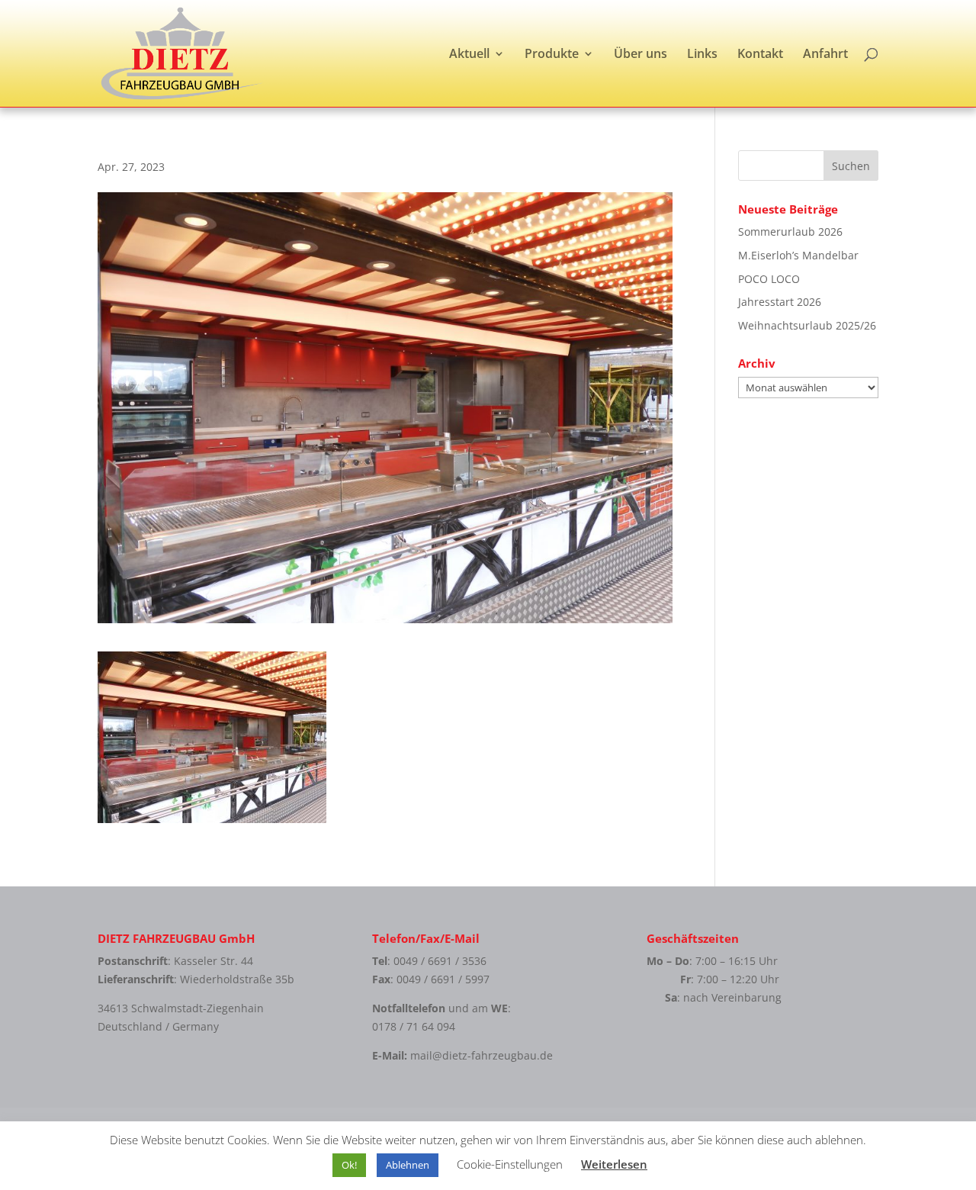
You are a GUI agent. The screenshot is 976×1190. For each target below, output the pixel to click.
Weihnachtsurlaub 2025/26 (807, 325)
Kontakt (760, 55)
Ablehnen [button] (407, 1165)
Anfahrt (825, 55)
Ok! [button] (349, 1165)
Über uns (640, 55)
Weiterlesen (614, 1164)
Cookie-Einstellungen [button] (510, 1164)
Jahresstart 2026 (779, 301)
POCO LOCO (769, 279)
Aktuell (469, 55)
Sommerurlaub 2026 (790, 231)
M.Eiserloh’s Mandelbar (798, 255)
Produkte (552, 55)
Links (702, 55)
